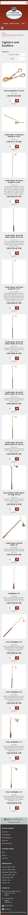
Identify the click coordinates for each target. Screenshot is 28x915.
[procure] (14, 13)
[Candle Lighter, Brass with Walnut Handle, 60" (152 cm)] (14, 427)
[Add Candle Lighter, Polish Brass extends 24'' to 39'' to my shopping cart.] (17, 146)
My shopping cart (7, 837)
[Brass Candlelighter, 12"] (14, 726)
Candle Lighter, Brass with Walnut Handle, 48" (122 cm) (14, 393)
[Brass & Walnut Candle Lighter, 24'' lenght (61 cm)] (14, 477)
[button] (23, 23)
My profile (5, 840)
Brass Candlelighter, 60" (14, 692)
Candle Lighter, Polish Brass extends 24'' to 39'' (14, 135)
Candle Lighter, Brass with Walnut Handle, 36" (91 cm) (14, 343)
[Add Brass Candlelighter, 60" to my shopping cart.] (17, 708)
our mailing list (14, 819)
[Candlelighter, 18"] (14, 578)
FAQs (3, 852)
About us (4, 855)
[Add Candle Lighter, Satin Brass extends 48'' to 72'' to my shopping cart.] (17, 308)
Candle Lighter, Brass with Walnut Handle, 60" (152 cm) (14, 443)
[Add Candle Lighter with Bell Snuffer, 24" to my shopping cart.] (17, 559)
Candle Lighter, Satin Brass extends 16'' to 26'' (14, 181)
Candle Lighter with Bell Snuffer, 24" (14, 544)
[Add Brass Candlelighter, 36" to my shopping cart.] (17, 658)
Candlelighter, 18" (14, 593)
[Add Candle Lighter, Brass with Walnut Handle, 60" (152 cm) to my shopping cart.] (17, 459)
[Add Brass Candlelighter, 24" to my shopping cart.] (17, 808)
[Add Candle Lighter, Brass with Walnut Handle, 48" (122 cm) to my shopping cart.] (17, 408)
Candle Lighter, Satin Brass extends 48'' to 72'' (14, 288)
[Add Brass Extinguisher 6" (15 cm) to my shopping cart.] (17, 100)
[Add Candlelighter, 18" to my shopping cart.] (17, 608)
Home (3, 33)
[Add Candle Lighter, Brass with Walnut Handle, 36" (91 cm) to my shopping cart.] (17, 358)
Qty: (10, 100)
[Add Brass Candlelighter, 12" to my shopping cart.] (17, 758)
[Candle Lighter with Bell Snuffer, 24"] (14, 528)
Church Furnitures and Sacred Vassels (12, 35)
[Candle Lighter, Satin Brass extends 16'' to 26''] (14, 165)
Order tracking (6, 835)
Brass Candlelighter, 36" (14, 642)
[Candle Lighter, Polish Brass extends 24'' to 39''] (14, 119)
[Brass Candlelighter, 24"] (14, 776)
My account (5, 832)
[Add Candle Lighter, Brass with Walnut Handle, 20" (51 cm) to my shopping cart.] (17, 253)
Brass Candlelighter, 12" (14, 742)
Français (5, 23)
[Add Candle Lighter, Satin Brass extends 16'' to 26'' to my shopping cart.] (17, 201)
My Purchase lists (7, 843)
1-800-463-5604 (8, 898)
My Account (15, 23)
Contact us (5, 858)
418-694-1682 (8, 902)
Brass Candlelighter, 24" (14, 792)
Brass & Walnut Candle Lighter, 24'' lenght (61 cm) (14, 494)
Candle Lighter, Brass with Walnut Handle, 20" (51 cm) (14, 236)
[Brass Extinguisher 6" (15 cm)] (14, 75)
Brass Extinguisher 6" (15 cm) (14, 91)
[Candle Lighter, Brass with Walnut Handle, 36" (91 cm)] (14, 326)
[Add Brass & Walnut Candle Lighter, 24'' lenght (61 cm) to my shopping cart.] (17, 509)
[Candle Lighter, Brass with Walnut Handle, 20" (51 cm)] (14, 220)
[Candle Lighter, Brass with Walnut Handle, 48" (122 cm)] (14, 377)
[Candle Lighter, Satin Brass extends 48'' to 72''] (14, 272)
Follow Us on (13, 822)
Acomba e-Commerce (6, 914)
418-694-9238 (8, 905)
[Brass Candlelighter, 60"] (14, 676)
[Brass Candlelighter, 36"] (14, 626)
